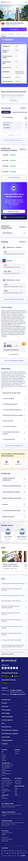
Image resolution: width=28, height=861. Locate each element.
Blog (3, 787)
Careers (17, 753)
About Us (17, 751)
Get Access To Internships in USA (14, 445)
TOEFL (16, 789)
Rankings (18, 34)
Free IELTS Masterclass (7, 782)
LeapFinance (18, 780)
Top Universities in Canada (6, 768)
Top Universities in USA (7, 764)
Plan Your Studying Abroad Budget (14, 360)
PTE (16, 792)
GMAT (16, 795)
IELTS (3, 796)
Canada (3, 755)
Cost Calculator (5, 785)
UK (2, 753)
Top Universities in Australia (6, 771)
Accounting (6, 112)
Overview (3, 34)
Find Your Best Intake (14, 177)
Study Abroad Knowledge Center (6, 790)
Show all (23, 108)
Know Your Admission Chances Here (14, 299)
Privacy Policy (5, 837)
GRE (16, 793)
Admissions (11, 34)
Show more (22, 149)
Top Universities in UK (7, 766)
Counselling (4, 798)
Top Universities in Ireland (6, 774)
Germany (4, 760)
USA (3, 751)
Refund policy (5, 840)
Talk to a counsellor (6, 783)
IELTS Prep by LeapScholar (18, 782)
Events (3, 792)
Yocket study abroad (7, 832)
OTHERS (23, 855)
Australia (4, 757)
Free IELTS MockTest (7, 780)
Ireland (3, 758)
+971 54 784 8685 (14, 825)
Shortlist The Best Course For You (13, 140)
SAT (16, 790)
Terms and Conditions (7, 839)
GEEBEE (3, 834)
